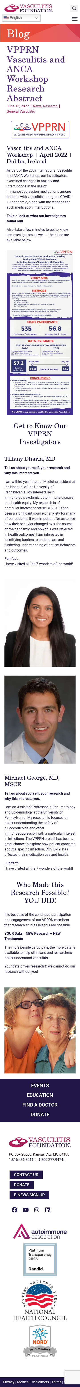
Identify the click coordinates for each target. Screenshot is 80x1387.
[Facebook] (14, 1209)
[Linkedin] (47, 1209)
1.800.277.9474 (51, 1160)
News (37, 106)
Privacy (8, 1382)
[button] (74, 8)
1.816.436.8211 (21, 1160)
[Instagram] (36, 1209)
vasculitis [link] (35, 197)
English (15, 18)
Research (50, 106)
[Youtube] (25, 1209)
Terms (56, 1382)
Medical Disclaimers (33, 1382)
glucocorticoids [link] (16, 828)
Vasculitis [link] (27, 59)
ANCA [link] (20, 68)
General (21, 111)
